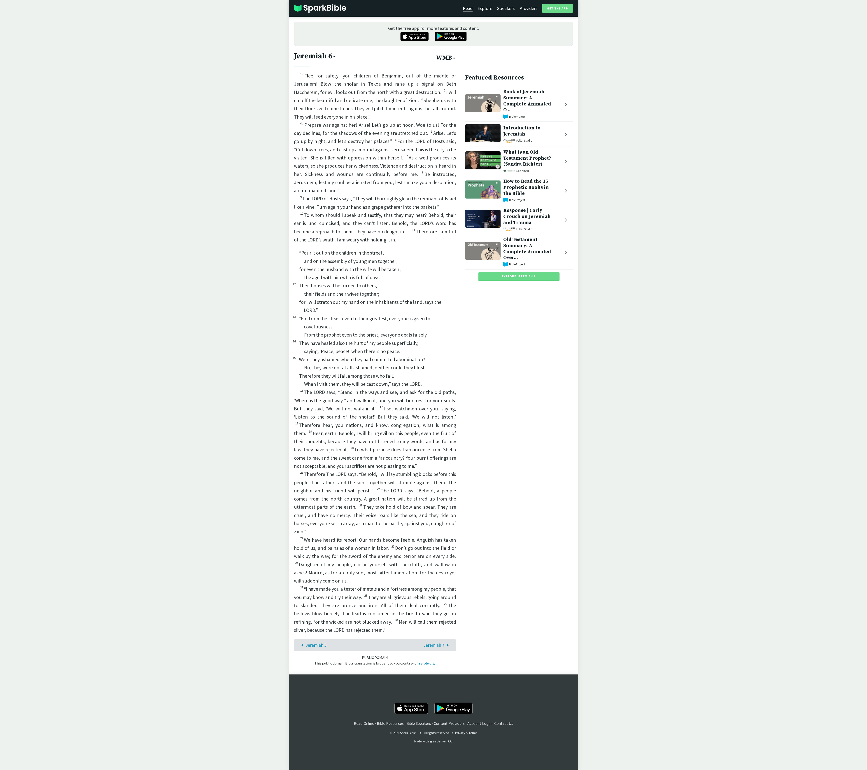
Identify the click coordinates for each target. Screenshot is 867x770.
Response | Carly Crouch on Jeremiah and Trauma (527, 216)
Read (468, 8)
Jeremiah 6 (313, 56)
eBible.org (427, 663)
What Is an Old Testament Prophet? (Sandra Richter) (527, 158)
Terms (472, 733)
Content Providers (449, 723)
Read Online (364, 723)
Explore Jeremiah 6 (519, 276)
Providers (528, 8)
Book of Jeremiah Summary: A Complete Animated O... (527, 101)
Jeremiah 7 (434, 645)
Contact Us (503, 723)
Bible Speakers (418, 723)
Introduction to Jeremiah (522, 131)
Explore (485, 8)
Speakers (506, 8)
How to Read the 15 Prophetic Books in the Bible (526, 187)
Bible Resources (390, 723)
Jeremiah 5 (316, 645)
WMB (444, 58)
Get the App (557, 8)
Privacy (460, 733)
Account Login (479, 723)
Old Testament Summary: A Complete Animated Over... (527, 248)
